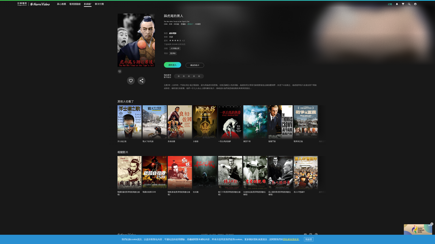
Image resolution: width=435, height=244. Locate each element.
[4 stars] (194, 76)
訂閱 (390, 4)
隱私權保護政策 (291, 239)
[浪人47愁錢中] (306, 174)
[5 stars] (199, 76)
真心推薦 (61, 4)
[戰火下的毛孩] (155, 124)
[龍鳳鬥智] (280, 124)
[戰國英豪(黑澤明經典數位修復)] (129, 176)
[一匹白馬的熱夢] (230, 124)
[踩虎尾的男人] (131, 81)
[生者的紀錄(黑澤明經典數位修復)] (255, 176)
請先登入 (172, 64)
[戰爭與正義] (306, 124)
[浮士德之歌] (129, 124)
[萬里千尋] (255, 124)
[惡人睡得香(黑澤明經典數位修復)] (280, 176)
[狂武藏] (205, 174)
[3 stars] (188, 76)
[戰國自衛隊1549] (155, 174)
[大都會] (205, 124)
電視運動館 (75, 4)
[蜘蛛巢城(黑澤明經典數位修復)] (180, 176)
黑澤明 (173, 53)
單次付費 (99, 4)
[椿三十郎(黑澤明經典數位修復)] (230, 176)
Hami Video (33, 4)
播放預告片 (194, 65)
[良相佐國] (180, 124)
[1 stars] (178, 76)
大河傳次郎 (174, 48)
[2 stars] (183, 76)
